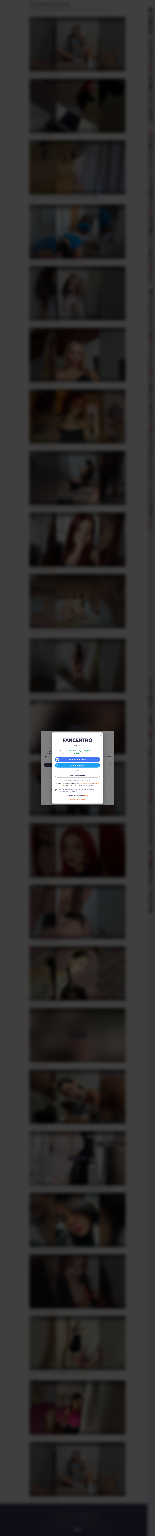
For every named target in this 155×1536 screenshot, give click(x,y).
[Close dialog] (101, 734)
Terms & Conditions (86, 783)
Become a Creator (77, 800)
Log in (85, 795)
